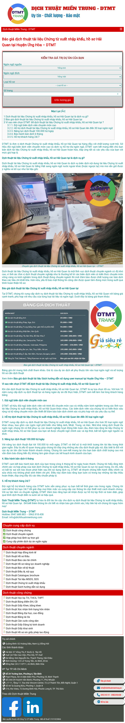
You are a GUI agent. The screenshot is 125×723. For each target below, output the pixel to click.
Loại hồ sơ (9, 81)
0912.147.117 (105, 694)
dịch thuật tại (34, 392)
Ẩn (63, 111)
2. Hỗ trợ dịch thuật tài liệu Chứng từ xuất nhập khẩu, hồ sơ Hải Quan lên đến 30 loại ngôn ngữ (60, 128)
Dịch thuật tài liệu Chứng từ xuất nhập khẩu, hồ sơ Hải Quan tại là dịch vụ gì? (46, 116)
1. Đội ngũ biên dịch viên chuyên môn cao (31, 125)
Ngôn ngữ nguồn (13, 64)
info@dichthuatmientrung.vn (111, 687)
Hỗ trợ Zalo (104, 701)
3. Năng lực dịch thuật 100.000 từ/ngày (30, 131)
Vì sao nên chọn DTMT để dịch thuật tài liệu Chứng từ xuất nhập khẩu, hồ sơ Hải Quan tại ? (54, 122)
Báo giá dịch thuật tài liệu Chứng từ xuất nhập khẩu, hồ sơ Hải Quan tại (43, 119)
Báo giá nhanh (106, 680)
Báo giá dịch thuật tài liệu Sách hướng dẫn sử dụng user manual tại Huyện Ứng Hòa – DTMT (64, 378)
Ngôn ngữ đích (12, 73)
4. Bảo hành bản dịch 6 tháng (25, 134)
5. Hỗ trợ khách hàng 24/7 (23, 136)
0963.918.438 (116, 694)
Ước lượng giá (62, 100)
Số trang (8, 90)
